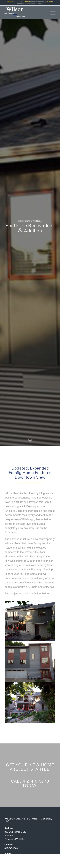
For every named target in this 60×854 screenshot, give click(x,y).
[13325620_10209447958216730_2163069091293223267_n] (30, 621)
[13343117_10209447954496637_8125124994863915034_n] (30, 702)
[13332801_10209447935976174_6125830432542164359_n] (30, 661)
